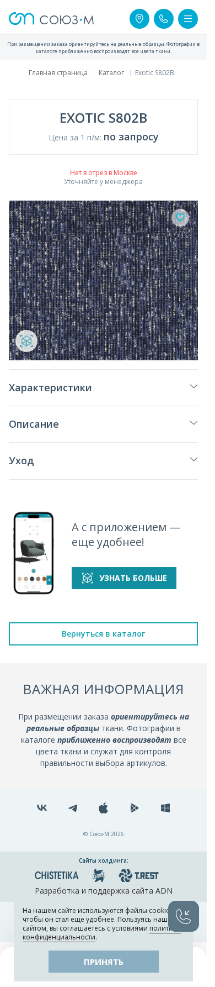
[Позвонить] (164, 19)
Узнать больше (133, 578)
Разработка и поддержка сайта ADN (104, 890)
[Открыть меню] (188, 19)
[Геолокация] (139, 19)
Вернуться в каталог (103, 633)
